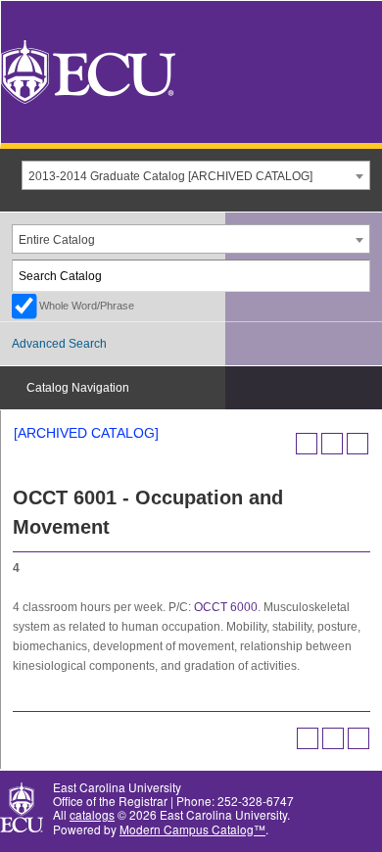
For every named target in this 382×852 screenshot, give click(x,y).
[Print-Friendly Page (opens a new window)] (332, 443)
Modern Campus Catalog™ (192, 829)
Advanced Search (59, 344)
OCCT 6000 (226, 607)
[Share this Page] (306, 443)
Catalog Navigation (77, 388)
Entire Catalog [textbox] (57, 240)
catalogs (92, 814)
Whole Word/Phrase (86, 305)
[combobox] (196, 175)
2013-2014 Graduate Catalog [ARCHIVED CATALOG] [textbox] (170, 176)
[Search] (355, 276)
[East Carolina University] (88, 70)
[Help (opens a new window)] (357, 443)
